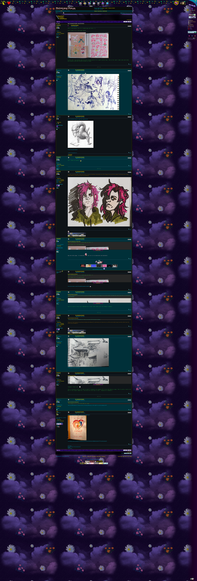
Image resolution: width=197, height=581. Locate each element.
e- (56, 69)
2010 (57, 411)
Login (191, 12)
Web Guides (191, 20)
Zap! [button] (195, 32)
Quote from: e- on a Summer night (71, 375)
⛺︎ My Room (59, 32)
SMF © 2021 (89, 456)
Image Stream (191, 25)
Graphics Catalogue (192, 21)
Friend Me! (62, 179)
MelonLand (192, 5)
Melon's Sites (191, 26)
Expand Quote (98, 250)
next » (131, 19)
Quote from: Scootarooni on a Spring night (74, 241)
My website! (70, 154)
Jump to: (122, 453)
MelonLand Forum (60, 15)
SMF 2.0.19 (84, 456)
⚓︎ (60, 70)
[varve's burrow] (58, 119)
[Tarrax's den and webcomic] (58, 174)
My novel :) (70, 155)
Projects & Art (60, 16)
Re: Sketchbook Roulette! (79, 69)
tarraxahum (58, 171)
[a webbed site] (58, 241)
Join (193, 12)
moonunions (58, 238)
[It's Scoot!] (58, 28)
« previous (128, 19)
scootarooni (62, 33)
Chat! (60, 182)
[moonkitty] (58, 72)
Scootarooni (58, 25)
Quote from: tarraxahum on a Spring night (72, 294)
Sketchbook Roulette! (63, 18)
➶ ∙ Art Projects (61, 17)
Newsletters (191, 24)
